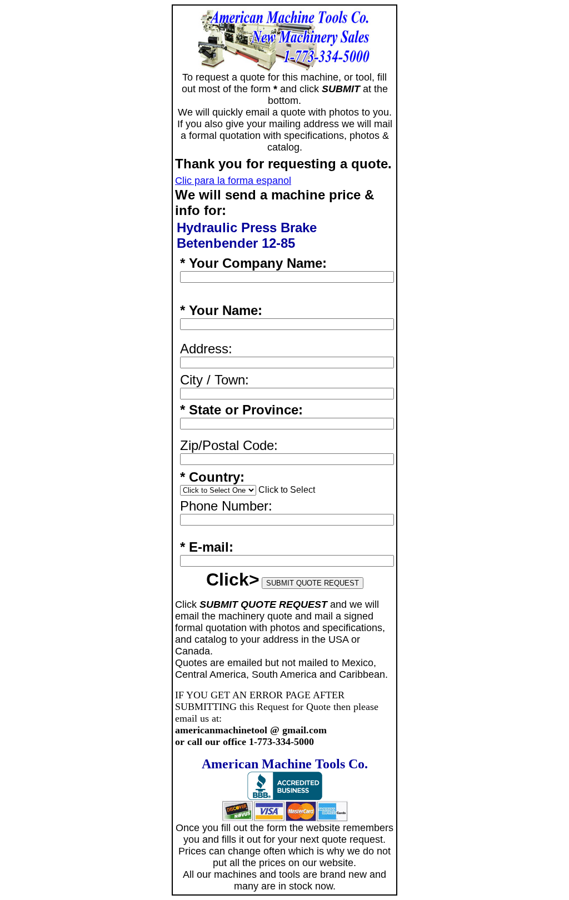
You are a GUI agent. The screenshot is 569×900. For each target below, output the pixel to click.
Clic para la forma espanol (233, 180)
